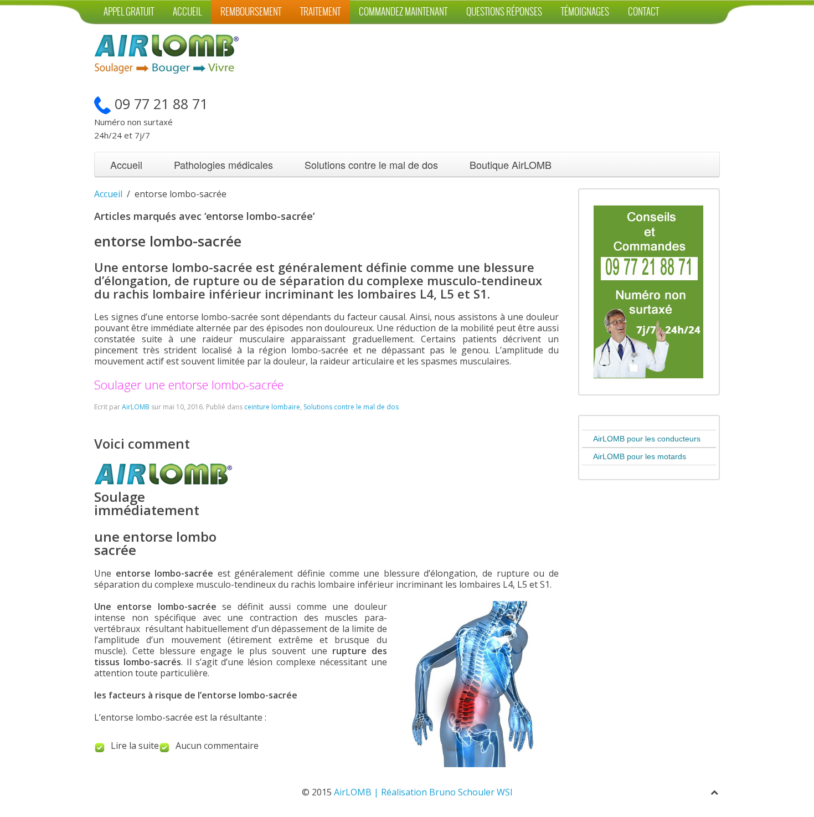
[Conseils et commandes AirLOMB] (648, 291)
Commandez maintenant (403, 12)
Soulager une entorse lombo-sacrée (189, 384)
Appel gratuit (129, 12)
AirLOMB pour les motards (639, 456)
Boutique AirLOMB (511, 164)
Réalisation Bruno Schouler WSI (447, 792)
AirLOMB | (357, 792)
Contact (643, 12)
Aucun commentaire (217, 745)
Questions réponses (504, 12)
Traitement (320, 12)
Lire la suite (135, 745)
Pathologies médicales (223, 164)
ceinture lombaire (272, 407)
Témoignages (585, 12)
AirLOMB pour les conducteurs (646, 438)
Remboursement (250, 12)
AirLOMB (136, 407)
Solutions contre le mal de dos (371, 164)
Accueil (187, 12)
